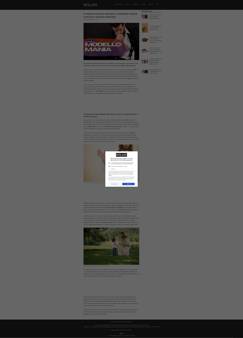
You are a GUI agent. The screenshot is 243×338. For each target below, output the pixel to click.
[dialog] (121, 169)
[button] (121, 169)
